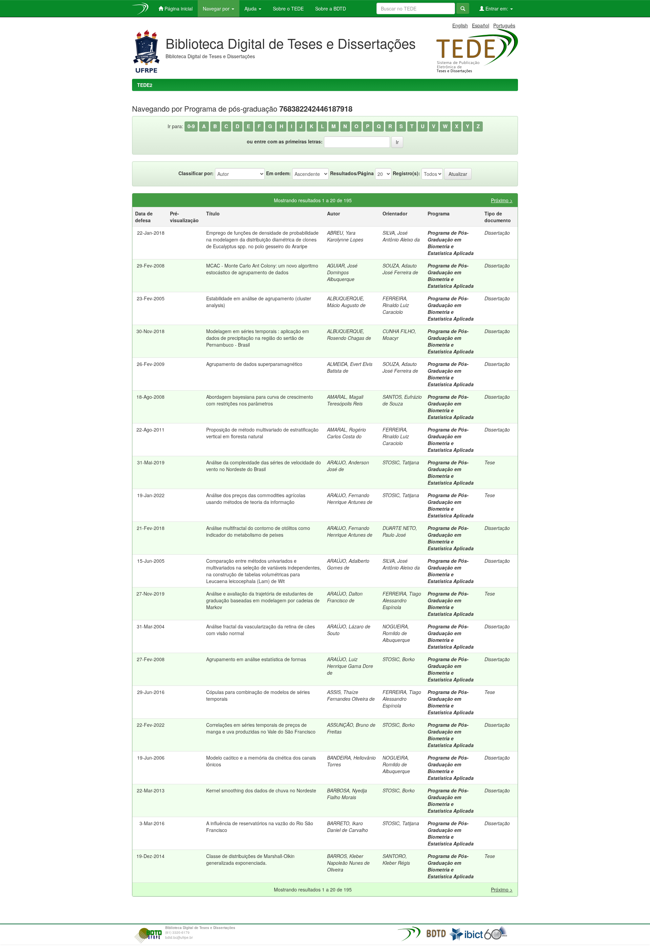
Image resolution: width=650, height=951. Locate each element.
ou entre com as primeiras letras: (285, 141)
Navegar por (217, 8)
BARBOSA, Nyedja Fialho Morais (347, 794)
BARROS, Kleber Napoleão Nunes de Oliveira (348, 863)
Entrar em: (497, 8)
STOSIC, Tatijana (401, 462)
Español (480, 25)
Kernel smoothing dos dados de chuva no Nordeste (261, 790)
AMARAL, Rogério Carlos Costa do (346, 433)
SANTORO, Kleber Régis (396, 859)
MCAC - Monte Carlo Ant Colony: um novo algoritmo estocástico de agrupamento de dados (262, 269)
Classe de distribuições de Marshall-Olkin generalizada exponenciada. (250, 859)
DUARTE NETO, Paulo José (400, 531)
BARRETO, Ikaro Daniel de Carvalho (347, 826)
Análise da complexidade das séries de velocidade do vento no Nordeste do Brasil (263, 465)
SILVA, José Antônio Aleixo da (401, 236)
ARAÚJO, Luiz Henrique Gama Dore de (350, 666)
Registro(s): (406, 173)
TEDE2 (144, 85)
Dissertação (497, 232)
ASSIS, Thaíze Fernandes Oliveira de (351, 695)
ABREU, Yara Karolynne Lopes (345, 236)
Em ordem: (278, 173)
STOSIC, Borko (399, 659)
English (460, 25)
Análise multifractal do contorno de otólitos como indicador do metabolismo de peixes (258, 531)
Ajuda (251, 8)
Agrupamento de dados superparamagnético (254, 364)
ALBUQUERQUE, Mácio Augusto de (346, 301)
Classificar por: (196, 173)
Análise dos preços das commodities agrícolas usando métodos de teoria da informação (255, 498)
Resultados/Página (352, 173)
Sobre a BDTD (330, 8)
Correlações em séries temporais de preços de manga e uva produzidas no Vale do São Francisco (261, 728)
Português (504, 25)
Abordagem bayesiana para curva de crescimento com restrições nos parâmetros (259, 400)
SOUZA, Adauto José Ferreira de (400, 269)
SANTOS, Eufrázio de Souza (402, 400)
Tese (489, 462)
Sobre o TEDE (288, 8)
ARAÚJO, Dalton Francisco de (345, 597)
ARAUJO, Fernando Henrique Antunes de (349, 498)
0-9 (191, 126)
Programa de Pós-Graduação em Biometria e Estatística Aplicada (451, 242)
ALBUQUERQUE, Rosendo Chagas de (349, 334)
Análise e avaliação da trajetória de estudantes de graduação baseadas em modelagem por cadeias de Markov (263, 600)
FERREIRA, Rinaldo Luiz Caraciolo (396, 305)
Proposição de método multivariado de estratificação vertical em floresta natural (262, 433)
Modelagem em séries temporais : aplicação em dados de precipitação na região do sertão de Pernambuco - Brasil (257, 338)
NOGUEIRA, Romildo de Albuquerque (396, 633)
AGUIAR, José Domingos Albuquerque (342, 272)
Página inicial (178, 8)
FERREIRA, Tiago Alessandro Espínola (402, 600)
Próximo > (502, 200)
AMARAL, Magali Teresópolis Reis (345, 400)
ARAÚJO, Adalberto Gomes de (348, 564)
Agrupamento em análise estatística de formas (256, 659)
